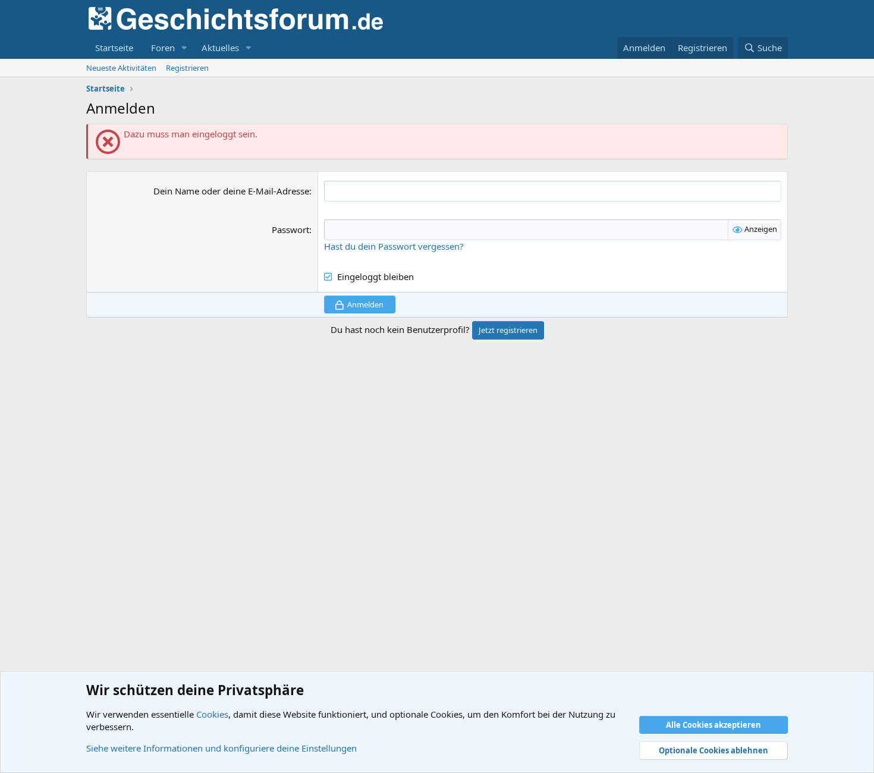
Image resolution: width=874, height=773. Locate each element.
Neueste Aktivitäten (121, 67)
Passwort (290, 229)
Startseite (114, 48)
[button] (184, 48)
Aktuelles (220, 48)
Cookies (212, 714)
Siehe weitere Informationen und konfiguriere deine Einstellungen (221, 748)
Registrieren (187, 67)
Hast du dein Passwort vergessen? (394, 246)
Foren (163, 48)
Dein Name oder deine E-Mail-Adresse (231, 191)
